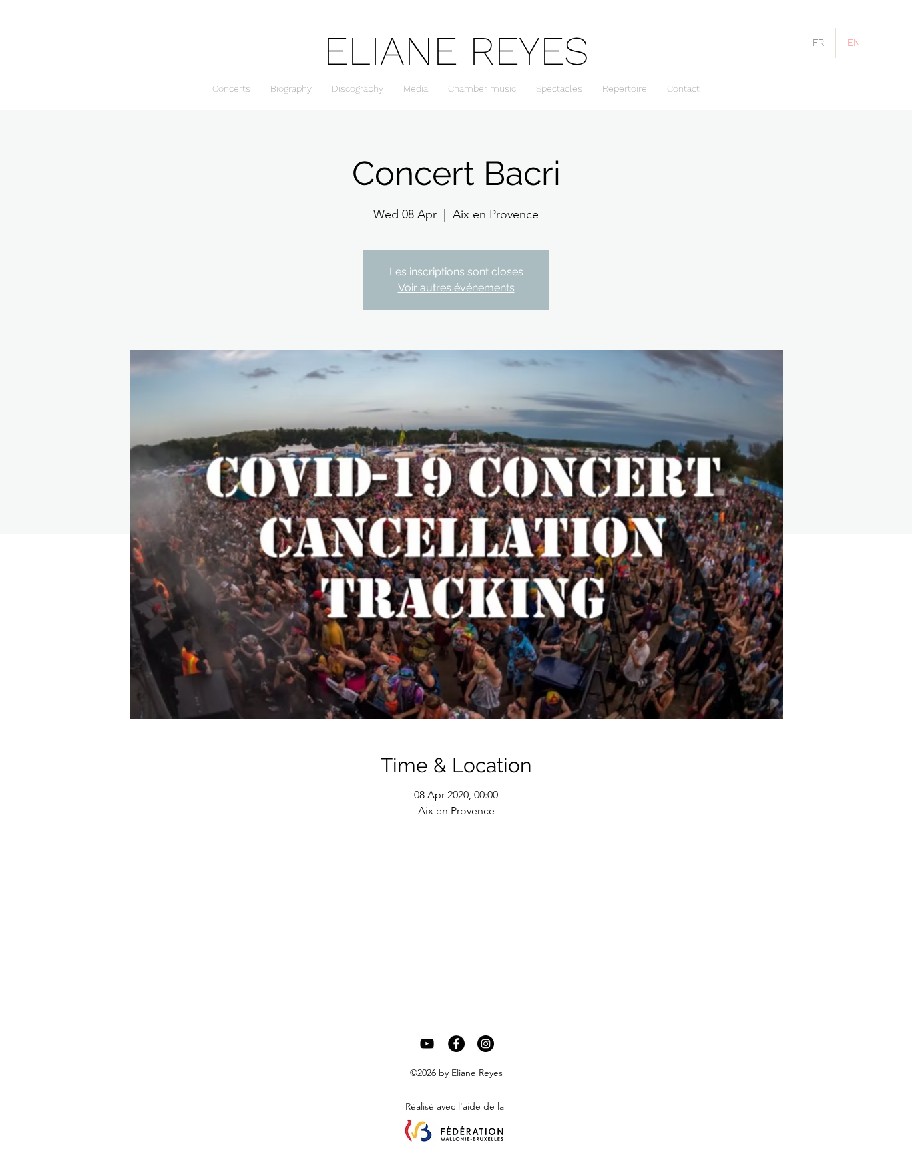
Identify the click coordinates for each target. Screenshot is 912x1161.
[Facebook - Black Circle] (456, 1043)
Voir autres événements (456, 287)
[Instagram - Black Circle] (485, 1043)
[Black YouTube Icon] (427, 1043)
